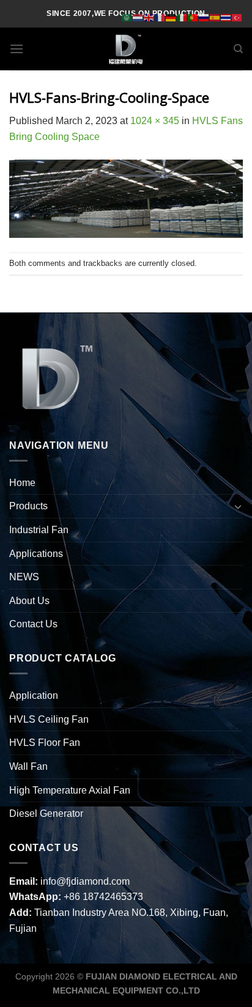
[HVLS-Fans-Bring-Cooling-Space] (126, 198)
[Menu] (16, 49)
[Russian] (204, 17)
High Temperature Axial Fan (69, 790)
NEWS (24, 577)
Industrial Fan (39, 530)
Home (22, 483)
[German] (171, 17)
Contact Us (33, 624)
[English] (149, 17)
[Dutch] (138, 17)
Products (28, 506)
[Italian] (182, 17)
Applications (36, 553)
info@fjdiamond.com (85, 881)
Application (33, 695)
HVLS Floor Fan (44, 742)
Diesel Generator (46, 813)
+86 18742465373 (103, 896)
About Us (29, 601)
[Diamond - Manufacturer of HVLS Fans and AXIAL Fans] (126, 49)
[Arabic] (127, 17)
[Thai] (226, 17)
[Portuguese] (193, 17)
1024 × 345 (154, 121)
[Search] (238, 49)
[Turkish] (237, 17)
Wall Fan (28, 766)
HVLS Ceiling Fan (49, 719)
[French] (160, 17)
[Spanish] (215, 17)
